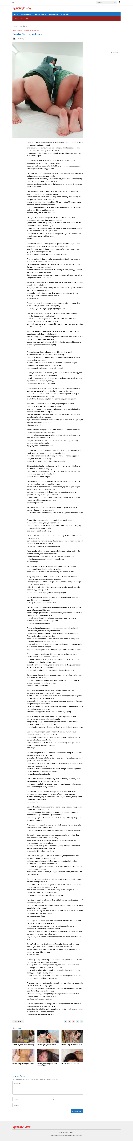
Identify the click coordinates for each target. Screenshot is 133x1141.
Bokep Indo (65, 14)
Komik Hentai (39, 14)
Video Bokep (53, 14)
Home (16, 14)
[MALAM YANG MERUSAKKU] (73, 1055)
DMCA (28, 18)
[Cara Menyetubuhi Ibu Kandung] (23, 1036)
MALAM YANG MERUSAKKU (70, 1064)
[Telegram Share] (77, 1021)
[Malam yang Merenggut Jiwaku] (23, 1055)
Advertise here (115, 53)
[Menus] (13, 2)
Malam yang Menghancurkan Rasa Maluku (47, 1065)
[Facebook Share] (65, 1021)
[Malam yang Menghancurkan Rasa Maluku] (48, 1055)
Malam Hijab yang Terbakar (46, 1045)
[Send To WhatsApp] (81, 1021)
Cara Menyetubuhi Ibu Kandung (23, 1045)
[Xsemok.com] (22, 8)
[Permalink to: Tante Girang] (14, 38)
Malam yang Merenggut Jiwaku (23, 1064)
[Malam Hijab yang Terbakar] (48, 1036)
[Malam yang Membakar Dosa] (73, 1036)
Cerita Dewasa (26, 14)
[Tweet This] (69, 1021)
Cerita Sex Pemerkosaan (31, 30)
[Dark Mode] (119, 2)
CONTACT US (18, 18)
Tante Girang (20, 39)
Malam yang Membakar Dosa (72, 1045)
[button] (115, 2)
